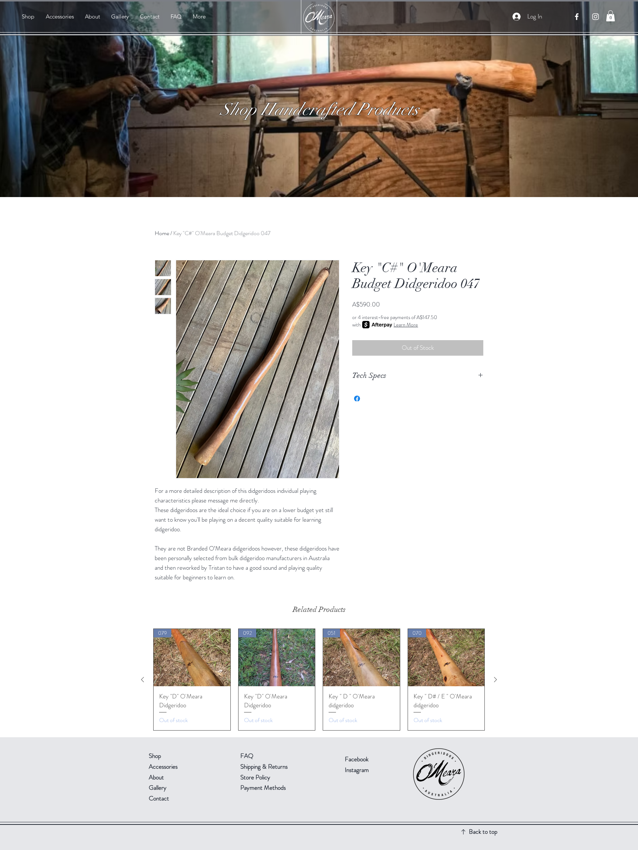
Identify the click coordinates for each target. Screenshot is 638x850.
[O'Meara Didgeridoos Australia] (576, 16)
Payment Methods (263, 787)
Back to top (483, 831)
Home (162, 233)
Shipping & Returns (264, 766)
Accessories (163, 766)
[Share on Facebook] (357, 398)
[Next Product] (495, 679)
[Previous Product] (142, 679)
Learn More (406, 324)
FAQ (246, 755)
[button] (610, 15)
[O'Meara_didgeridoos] (595, 16)
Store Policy (255, 777)
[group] (319, 679)
